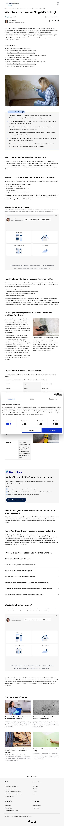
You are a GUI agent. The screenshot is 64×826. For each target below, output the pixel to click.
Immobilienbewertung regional (13, 794)
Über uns (35, 786)
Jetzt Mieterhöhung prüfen (16, 499)
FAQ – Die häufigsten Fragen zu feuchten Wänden (21, 66)
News (34, 794)
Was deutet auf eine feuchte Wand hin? (17, 559)
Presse (35, 791)
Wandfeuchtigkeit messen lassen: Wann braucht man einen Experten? (26, 61)
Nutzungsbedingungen (11, 810)
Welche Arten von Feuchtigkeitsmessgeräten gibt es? (22, 59)
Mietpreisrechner (9, 796)
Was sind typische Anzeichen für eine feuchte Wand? (21, 50)
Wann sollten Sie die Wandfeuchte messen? (19, 48)
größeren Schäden (12, 517)
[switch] (24, 424)
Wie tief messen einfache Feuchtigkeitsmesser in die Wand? (24, 594)
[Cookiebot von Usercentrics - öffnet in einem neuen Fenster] (55, 394)
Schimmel (36, 165)
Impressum (8, 805)
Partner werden (37, 805)
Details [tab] (32, 399)
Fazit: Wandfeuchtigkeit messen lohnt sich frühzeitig (21, 64)
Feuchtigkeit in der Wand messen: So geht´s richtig (21, 53)
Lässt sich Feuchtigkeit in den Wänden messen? (20, 565)
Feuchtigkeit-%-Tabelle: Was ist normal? (18, 57)
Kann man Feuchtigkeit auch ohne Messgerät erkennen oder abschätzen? (29, 588)
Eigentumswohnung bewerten (13, 791)
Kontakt (35, 788)
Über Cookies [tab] (53, 399)
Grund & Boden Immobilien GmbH (17, 22)
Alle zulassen (52, 430)
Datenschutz (8, 808)
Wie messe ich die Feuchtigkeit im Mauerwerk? (20, 577)
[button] (49, 20)
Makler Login (36, 808)
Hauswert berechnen (11, 788)
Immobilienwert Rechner (12, 786)
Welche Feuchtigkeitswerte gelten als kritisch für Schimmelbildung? (27, 582)
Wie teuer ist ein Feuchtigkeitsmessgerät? (18, 571)
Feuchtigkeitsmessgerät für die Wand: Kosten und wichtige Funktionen (26, 55)
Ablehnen (31, 430)
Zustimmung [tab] (11, 399)
